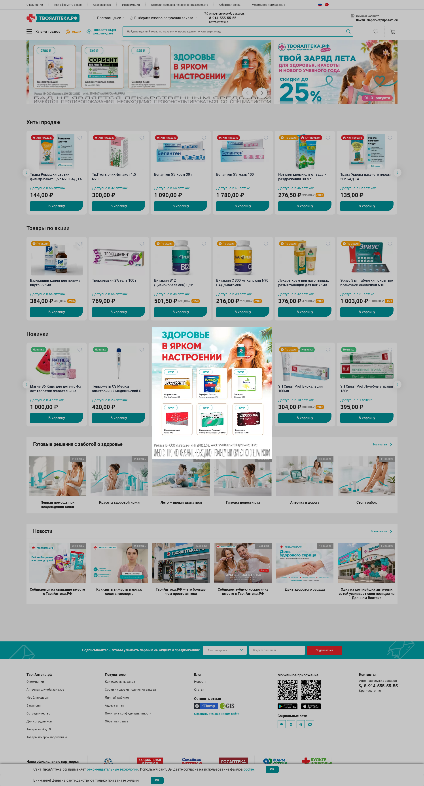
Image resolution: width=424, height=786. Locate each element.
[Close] (267, 332)
